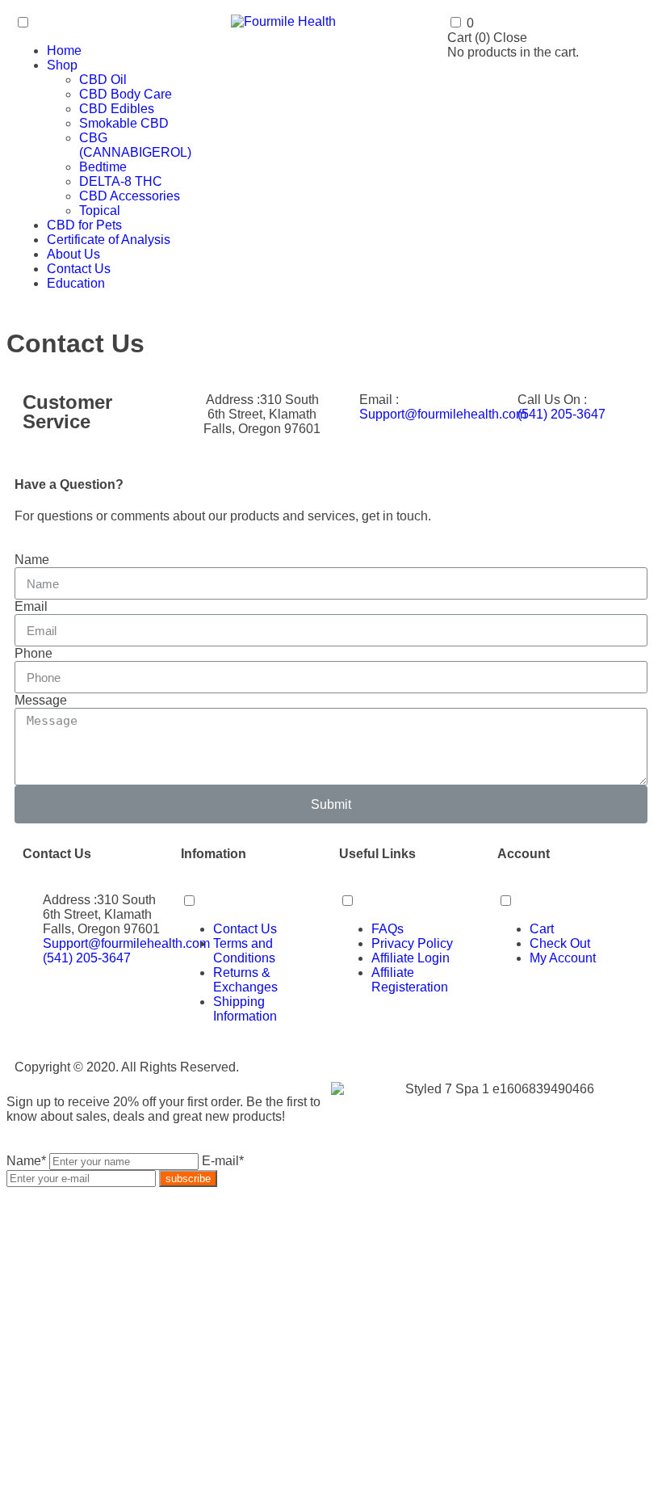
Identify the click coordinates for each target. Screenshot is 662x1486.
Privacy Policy (412, 943)
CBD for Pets (84, 225)
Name (32, 559)
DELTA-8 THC (120, 181)
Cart (542, 929)
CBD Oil (103, 79)
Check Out (560, 943)
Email (31, 606)
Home (64, 50)
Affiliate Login (410, 958)
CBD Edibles (116, 109)
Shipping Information (245, 1009)
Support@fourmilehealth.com (442, 414)
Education (76, 283)
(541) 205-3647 (561, 414)
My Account (563, 958)
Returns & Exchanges (245, 980)
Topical (99, 210)
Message (41, 700)
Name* (26, 1161)
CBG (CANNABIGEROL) (135, 145)
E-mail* (223, 1161)
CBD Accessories (129, 196)
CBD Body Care (125, 94)
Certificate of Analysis (108, 239)
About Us (73, 254)
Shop (62, 65)
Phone (33, 653)
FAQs (387, 929)
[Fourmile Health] (283, 21)
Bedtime (103, 167)
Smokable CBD (124, 123)
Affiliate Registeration (409, 980)
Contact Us (79, 269)
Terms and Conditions (244, 951)
